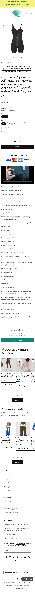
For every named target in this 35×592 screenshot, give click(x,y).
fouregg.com (7, 501)
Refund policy (27, 582)
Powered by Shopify (18, 582)
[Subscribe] (29, 550)
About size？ (5, 102)
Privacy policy (8, 479)
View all (17, 400)
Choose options (9, 384)
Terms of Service (8, 491)
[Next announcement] (32, 4)
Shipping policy (27, 585)
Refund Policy (8, 483)
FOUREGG (10, 582)
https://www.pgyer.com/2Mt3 (13, 538)
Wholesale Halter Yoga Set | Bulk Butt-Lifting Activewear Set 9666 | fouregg (8, 439)
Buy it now (17, 147)
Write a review (17, 340)
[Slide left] (14, 58)
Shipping (3, 110)
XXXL (5, 128)
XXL (27, 124)
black (4, 117)
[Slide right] (21, 58)
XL (20, 124)
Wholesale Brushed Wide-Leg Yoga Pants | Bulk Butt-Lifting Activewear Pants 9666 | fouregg (23, 439)
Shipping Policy (8, 487)
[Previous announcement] (3, 4)
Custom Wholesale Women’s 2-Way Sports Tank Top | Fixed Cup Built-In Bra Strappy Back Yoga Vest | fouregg (23, 376)
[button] (4, 14)
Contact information (18, 588)
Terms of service (18, 585)
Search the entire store (10, 475)
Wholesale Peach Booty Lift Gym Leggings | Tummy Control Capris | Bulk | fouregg (8, 375)
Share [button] (5, 96)
